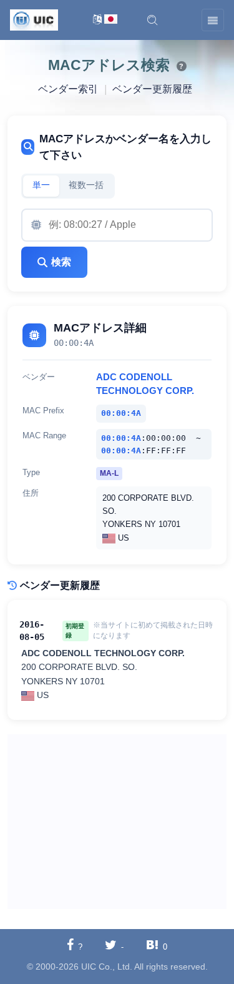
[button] (152, 19)
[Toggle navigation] (213, 20)
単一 (41, 185)
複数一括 (86, 185)
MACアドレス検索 (109, 65)
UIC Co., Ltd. (106, 967)
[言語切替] (105, 20)
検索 (61, 262)
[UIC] (34, 19)
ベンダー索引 (68, 89)
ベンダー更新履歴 (152, 89)
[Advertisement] (117, 821)
